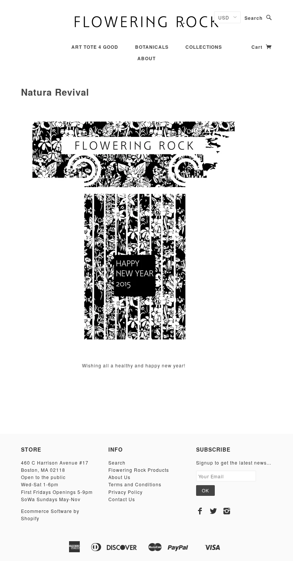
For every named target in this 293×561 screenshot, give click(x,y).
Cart (257, 46)
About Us (119, 477)
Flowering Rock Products (138, 469)
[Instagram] (227, 511)
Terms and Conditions (134, 484)
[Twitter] (213, 511)
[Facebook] (200, 511)
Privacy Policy (125, 492)
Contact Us (121, 499)
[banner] (146, 21)
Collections (203, 46)
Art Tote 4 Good (94, 46)
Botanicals (152, 46)
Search (253, 17)
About (146, 58)
